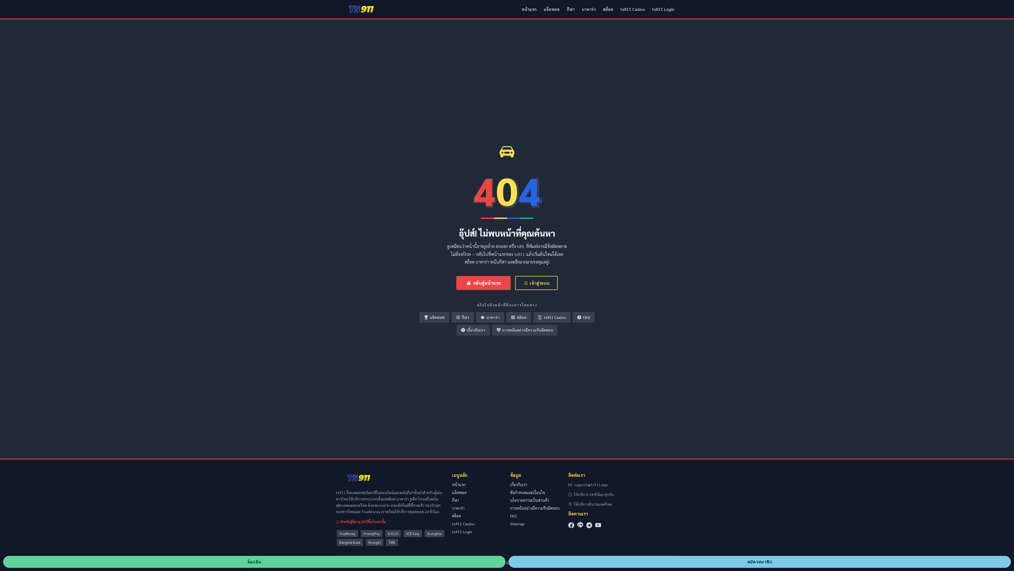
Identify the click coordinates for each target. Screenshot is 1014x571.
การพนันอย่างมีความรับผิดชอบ (527, 330)
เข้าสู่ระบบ (540, 283)
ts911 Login (663, 9)
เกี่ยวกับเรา (476, 330)
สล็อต (608, 9)
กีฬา (571, 9)
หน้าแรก (529, 9)
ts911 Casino (632, 9)
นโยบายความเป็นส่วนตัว (529, 500)
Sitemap (517, 523)
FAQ (586, 317)
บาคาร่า (589, 9)
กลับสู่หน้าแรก (487, 283)
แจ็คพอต (552, 9)
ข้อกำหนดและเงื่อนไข (527, 492)
